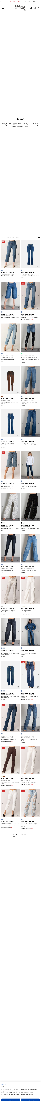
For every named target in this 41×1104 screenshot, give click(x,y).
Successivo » (23, 835)
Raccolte (3, 237)
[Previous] (3, 254)
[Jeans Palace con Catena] (10, 338)
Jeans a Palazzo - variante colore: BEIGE (24, 606)
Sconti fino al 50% (15, 1)
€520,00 (3, 447)
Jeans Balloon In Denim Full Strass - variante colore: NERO (2, 523)
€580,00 (3, 405)
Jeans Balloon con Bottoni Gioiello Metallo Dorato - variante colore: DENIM (2, 648)
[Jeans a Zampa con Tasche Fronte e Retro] (10, 760)
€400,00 (23, 572)
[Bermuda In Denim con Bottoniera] (10, 296)
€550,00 (23, 362)
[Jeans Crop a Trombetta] (10, 254)
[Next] (19, 254)
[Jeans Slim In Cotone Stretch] (30, 760)
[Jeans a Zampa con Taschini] (30, 423)
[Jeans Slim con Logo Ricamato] (30, 465)
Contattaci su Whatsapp (32, 1)
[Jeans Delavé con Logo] (10, 548)
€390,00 (23, 405)
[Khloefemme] (20, 7)
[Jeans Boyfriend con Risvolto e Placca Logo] (30, 380)
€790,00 (23, 657)
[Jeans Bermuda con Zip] (10, 465)
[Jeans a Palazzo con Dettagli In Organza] (30, 803)
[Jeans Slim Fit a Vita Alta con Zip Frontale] (30, 675)
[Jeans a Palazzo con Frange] (10, 590)
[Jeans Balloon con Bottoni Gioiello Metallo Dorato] (10, 632)
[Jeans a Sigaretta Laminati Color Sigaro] (10, 380)
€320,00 (3, 572)
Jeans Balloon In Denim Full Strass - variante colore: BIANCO (24, 523)
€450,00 (23, 278)
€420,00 (23, 447)
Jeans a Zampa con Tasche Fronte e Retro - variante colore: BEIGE (2, 776)
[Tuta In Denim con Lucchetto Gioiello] (30, 632)
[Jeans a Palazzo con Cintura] (30, 548)
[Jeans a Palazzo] (30, 590)
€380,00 (3, 361)
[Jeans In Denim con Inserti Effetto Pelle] (30, 338)
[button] (4, 1085)
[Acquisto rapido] (18, 266)
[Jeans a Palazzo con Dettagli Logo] (30, 296)
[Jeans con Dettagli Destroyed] (10, 803)
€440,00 (3, 319)
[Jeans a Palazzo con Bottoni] (10, 718)
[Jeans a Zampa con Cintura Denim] (30, 254)
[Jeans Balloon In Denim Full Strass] (10, 507)
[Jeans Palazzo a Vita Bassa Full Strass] (30, 718)
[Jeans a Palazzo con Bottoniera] (10, 423)
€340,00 (23, 489)
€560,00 (3, 530)
